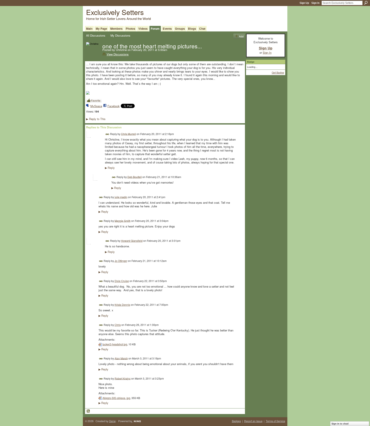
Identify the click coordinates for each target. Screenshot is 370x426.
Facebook (113, 106)
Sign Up (304, 2)
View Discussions (118, 54)
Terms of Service (275, 421)
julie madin (121, 197)
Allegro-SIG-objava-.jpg (116, 398)
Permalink (107, 134)
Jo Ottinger (121, 261)
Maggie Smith (123, 220)
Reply (110, 168)
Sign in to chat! (340, 423)
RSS (88, 411)
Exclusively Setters (115, 12)
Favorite (95, 100)
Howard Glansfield (132, 240)
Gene (112, 421)
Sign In (315, 2)
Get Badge (278, 72)
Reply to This (96, 119)
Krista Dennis (122, 304)
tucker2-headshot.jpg (115, 344)
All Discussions (95, 35)
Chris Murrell (128, 133)
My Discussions (120, 35)
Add (241, 36)
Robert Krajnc (123, 378)
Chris (118, 325)
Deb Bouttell (134, 176)
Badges (236, 421)
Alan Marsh (121, 358)
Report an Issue (253, 421)
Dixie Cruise (122, 281)
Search (366, 3)
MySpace (96, 106)
